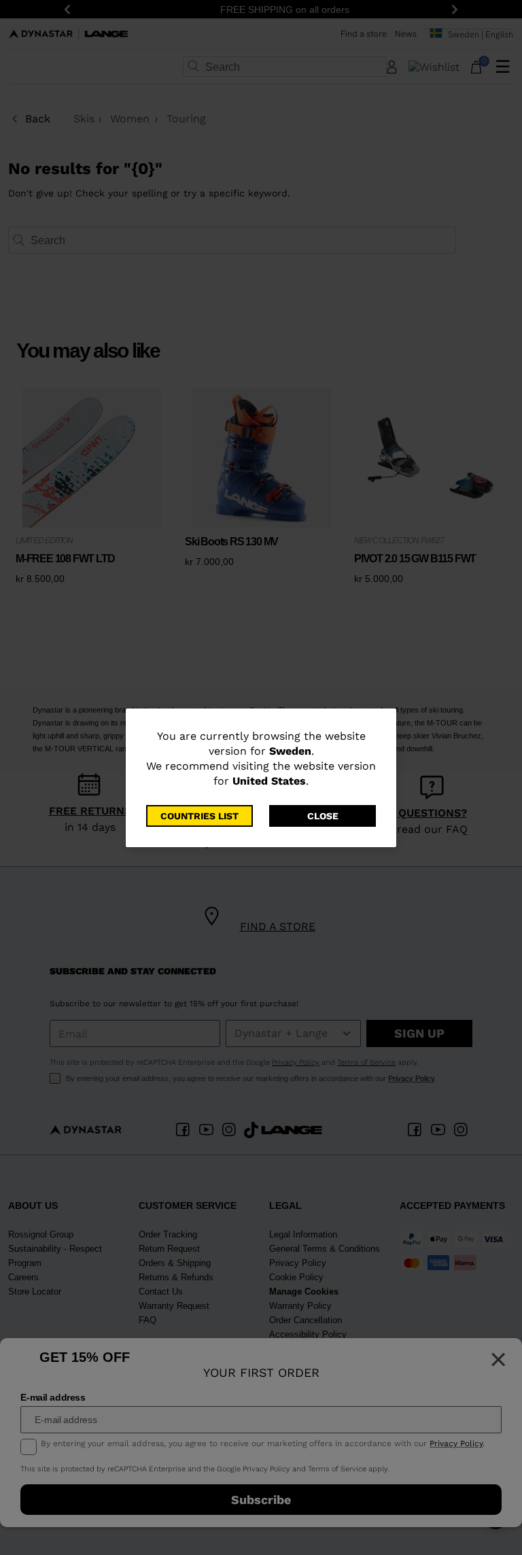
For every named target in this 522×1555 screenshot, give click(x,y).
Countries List (199, 815)
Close (322, 815)
